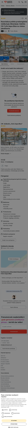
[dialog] (14, 411)
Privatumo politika (13, 407)
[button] (14, 427)
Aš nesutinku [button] (14, 424)
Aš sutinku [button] (14, 420)
